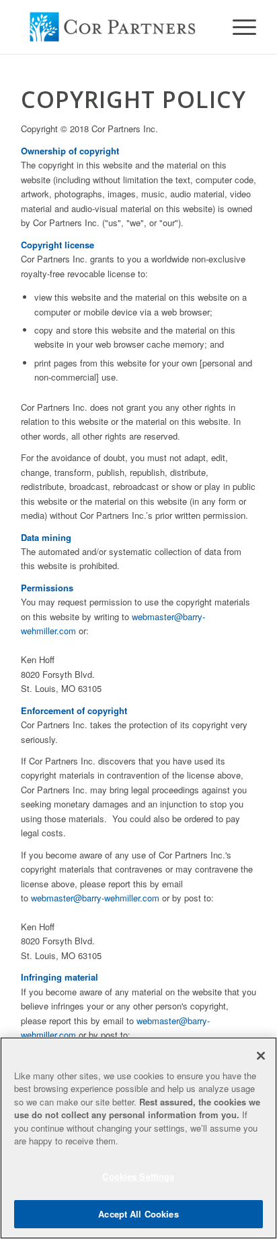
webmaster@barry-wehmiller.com (95, 897)
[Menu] (237, 27)
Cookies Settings (138, 1176)
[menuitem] (237, 27)
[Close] (261, 1056)
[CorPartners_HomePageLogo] (115, 27)
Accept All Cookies (138, 1213)
